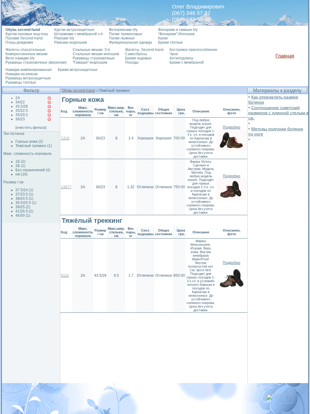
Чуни (174, 54)
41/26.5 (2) (24, 211)
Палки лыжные (122, 38)
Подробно (231, 127)
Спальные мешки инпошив (96, 54)
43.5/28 (21, 106)
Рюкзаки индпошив (70, 42)
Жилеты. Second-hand (144, 50)
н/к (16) (21, 174)
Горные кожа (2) (29, 141)
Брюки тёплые (170, 42)
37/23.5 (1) (24, 194)
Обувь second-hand (78, 90)
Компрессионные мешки (26, 54)
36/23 (20, 119)
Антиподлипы (181, 58)
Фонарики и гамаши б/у (178, 30)
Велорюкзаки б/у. (123, 30)
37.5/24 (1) (24, 190)
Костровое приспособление (193, 50)
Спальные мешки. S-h (91, 50)
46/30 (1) (22, 215)
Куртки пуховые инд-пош (26, 34)
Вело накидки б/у (20, 58)
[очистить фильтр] (30, 127)
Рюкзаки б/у (64, 38)
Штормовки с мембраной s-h (78, 34)
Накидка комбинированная (28, 70)
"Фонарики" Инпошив (176, 34)
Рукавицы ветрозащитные (28, 78)
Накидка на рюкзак (21, 74)
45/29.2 (21, 115)
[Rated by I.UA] (279, 401)
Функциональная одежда (130, 42)
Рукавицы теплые (20, 82)
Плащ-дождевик (19, 42)
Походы (132, 62)
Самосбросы (136, 54)
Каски (163, 38)
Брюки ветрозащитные (77, 70)
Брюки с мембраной (187, 62)
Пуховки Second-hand (24, 38)
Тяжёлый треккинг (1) (33, 146)
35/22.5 (21, 111)
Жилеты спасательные (25, 50)
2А (17, 98)
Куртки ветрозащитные (74, 30)
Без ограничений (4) (32, 170)
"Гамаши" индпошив (90, 62)
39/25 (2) (22, 207)
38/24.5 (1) (24, 198)
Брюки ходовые (138, 58)
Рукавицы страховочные (94, 58)
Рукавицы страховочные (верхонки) (36, 62)
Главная (284, 55)
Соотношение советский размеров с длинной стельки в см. (278, 112)
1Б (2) (20, 161)
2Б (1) (20, 166)
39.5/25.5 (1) (25, 203)
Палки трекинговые (125, 34)
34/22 (20, 102)
